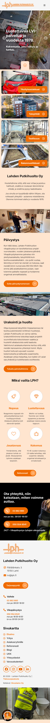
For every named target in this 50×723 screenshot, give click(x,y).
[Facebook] (6, 669)
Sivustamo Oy (17, 683)
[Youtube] (20, 669)
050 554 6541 (13, 614)
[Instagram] (13, 669)
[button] (44, 5)
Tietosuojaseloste (11, 679)
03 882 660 (12, 600)
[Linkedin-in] (27, 669)
